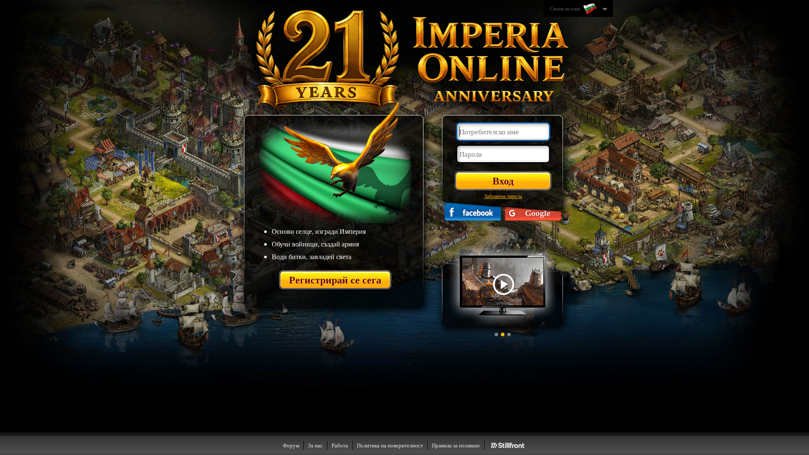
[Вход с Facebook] (473, 212)
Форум (291, 445)
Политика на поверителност (390, 445)
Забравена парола (503, 196)
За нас (315, 445)
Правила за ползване (456, 445)
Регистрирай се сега (335, 279)
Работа (340, 445)
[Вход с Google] (533, 212)
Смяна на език (565, 8)
